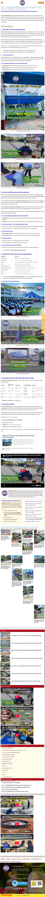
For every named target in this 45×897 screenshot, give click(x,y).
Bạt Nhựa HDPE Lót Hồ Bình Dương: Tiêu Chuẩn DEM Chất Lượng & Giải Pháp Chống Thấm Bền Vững (17, 584)
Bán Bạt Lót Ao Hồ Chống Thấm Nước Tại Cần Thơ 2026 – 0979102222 (28, 602)
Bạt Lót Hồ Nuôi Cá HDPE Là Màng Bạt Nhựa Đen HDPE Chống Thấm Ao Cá (5, 538)
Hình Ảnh (27, 7)
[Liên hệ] (43, 327)
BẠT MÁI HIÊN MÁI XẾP (7, 777)
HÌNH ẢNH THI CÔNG (11, 781)
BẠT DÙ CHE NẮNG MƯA (10, 7)
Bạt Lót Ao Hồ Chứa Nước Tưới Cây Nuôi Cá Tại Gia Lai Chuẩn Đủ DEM (39, 546)
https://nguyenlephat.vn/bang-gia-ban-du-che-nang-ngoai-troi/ (20, 52)
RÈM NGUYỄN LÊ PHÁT (7, 768)
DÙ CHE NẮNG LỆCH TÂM (36, 859)
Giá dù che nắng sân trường (12, 417)
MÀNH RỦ (8, 859)
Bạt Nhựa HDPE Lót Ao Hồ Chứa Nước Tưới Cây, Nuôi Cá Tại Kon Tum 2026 (16, 545)
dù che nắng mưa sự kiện (9, 429)
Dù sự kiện (4, 226)
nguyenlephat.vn (14, 510)
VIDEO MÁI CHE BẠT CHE (16, 861)
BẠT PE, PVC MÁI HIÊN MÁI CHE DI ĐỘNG (11, 752)
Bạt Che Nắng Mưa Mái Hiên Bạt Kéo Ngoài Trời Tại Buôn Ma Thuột (27, 552)
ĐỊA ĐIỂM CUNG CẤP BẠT (20, 7)
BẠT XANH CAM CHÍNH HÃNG (8, 754)
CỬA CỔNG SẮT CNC (6, 761)
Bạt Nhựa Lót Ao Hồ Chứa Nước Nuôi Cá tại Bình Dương (17, 565)
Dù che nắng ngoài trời (20, 50)
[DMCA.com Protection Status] (34, 883)
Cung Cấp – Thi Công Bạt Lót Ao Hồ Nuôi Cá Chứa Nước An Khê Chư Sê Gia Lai (39, 566)
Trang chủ (3, 7)
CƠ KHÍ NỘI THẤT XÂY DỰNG (8, 757)
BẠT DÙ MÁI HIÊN (25, 859)
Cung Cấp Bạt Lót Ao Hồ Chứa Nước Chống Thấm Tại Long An (39, 621)
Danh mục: (3, 527)
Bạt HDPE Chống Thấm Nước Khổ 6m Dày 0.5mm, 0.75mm (14, 750)
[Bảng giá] (43, 315)
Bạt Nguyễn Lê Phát (26, 895)
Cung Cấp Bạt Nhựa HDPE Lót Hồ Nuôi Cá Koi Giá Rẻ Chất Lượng (6, 567)
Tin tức (36, 7)
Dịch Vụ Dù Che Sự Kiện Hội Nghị (14, 424)
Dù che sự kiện (4, 57)
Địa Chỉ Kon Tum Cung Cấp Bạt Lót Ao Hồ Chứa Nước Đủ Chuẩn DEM (27, 540)
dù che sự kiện (8, 45)
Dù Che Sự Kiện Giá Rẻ (15, 400)
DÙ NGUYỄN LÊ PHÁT (5, 861)
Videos (39, 7)
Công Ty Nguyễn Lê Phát (7, 759)
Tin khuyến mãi (32, 7)
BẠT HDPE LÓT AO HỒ (16, 859)
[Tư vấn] (43, 323)
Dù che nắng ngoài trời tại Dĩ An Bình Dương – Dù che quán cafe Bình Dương (28, 582)
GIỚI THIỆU (3, 859)
